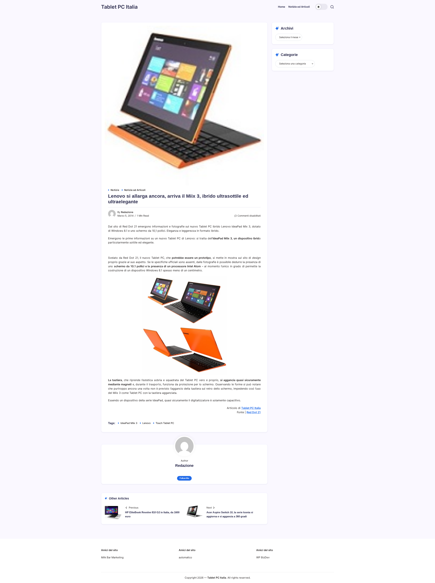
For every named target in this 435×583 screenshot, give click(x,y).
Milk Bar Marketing (112, 557)
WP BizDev (262, 557)
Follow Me (184, 478)
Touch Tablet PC (165, 423)
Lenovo (146, 423)
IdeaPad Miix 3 (128, 423)
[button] (321, 7)
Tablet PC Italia (119, 7)
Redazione (127, 212)
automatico (185, 557)
